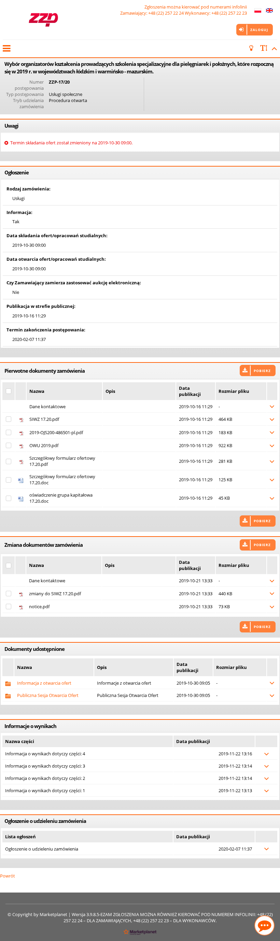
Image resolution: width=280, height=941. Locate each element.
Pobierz (262, 370)
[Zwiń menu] (6, 48)
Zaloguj (259, 29)
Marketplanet (53, 914)
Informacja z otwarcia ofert (44, 683)
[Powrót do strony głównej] (43, 20)
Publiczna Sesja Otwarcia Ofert (48, 695)
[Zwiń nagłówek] (273, 48)
